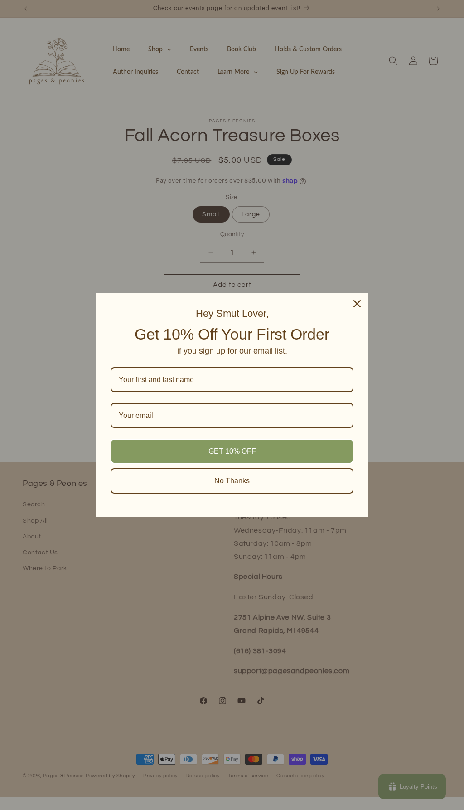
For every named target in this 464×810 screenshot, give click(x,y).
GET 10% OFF (232, 451)
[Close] (357, 304)
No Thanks (232, 481)
